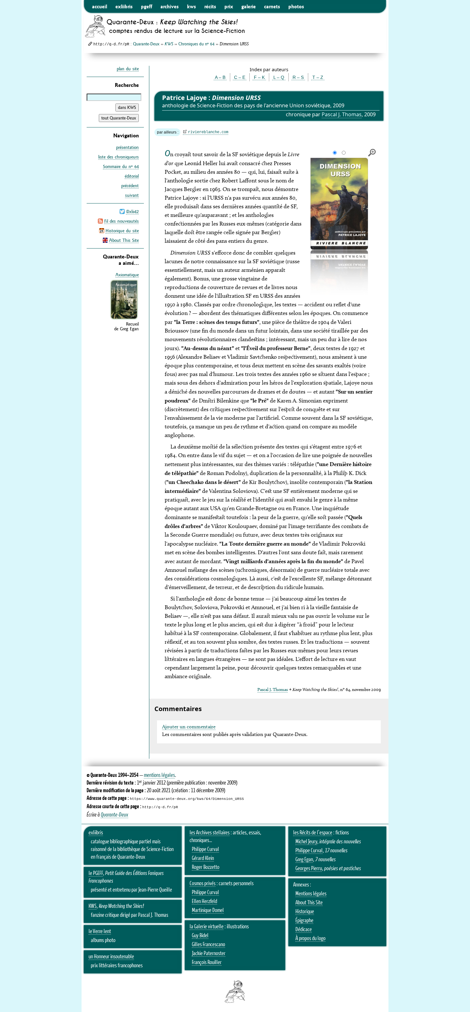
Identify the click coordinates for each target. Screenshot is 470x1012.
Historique (304, 912)
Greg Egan (304, 859)
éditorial (132, 176)
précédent (130, 185)
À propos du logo (310, 938)
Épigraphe (304, 921)
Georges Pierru (308, 868)
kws (191, 6)
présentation (127, 147)
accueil (99, 6)
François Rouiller (207, 962)
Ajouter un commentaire (188, 727)
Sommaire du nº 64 (121, 166)
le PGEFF (96, 873)
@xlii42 (132, 211)
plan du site (128, 68)
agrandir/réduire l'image (372, 153)
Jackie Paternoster (208, 953)
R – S (298, 77)
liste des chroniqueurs (118, 156)
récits (210, 6)
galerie (248, 6)
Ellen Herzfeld (204, 901)
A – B (220, 77)
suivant (132, 195)
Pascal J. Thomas (342, 114)
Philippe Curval (205, 849)
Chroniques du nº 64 (196, 43)
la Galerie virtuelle (206, 927)
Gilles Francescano (208, 944)
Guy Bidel (200, 936)
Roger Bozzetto (205, 867)
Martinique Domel (208, 910)
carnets (272, 6)
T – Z (318, 77)
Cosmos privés (202, 883)
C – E (240, 77)
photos (296, 6)
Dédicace (303, 929)
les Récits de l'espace (312, 833)
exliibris (124, 6)
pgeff (146, 6)
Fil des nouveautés (121, 221)
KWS (93, 906)
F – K (259, 77)
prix (228, 6)
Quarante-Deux (146, 43)
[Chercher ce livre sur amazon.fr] (124, 318)
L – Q (279, 77)
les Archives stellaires (210, 833)
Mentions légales (310, 894)
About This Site (124, 240)
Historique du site (122, 230)
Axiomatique (127, 274)
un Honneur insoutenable (111, 957)
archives (170, 6)
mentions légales (159, 775)
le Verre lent (100, 931)
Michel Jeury (306, 842)
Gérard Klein (203, 858)
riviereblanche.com (208, 132)
